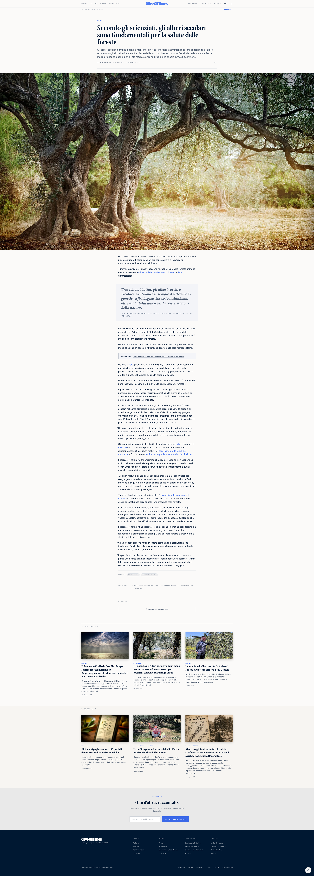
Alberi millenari (171, 585)
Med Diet (136, 846)
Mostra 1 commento (158, 609)
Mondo (84, 3)
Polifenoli (136, 843)
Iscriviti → (228, 9)
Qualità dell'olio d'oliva (193, 843)
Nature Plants (132, 575)
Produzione (114, 3)
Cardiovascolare (139, 850)
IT (227, 3)
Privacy (208, 867)
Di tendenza (137, 588)
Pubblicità (199, 867)
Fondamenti (193, 3)
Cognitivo (136, 853)
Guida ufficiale (216, 850)
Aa (139, 62)
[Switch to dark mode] (232, 4)
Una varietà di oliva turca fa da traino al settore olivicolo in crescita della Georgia (207, 668)
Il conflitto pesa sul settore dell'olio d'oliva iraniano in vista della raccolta (156, 750)
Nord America (191, 746)
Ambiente (159, 585)
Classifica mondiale (217, 846)
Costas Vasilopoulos (105, 62)
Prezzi (161, 843)
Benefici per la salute (192, 846)
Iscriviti (190, 867)
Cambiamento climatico (142, 585)
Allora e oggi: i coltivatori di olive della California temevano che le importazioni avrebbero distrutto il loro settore (207, 752)
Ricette (205, 3)
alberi (179, 444)
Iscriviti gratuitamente (175, 819)
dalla (179, 272)
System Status (227, 867)
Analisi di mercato (217, 843)
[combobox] (152, 9)
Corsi (217, 3)
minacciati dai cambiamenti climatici (156, 272)
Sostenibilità (187, 585)
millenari (122, 447)
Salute (94, 3)
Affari (103, 3)
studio (130, 364)
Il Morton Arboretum (148, 575)
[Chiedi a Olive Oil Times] (308, 870)
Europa (84, 746)
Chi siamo (181, 867)
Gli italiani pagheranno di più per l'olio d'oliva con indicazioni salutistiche (102, 750)
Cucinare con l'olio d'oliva (194, 850)
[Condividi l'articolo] (215, 62)
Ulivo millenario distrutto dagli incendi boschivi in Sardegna (158, 356)
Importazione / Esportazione (168, 850)
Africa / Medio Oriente (144, 746)
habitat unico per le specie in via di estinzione (168, 454)
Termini (217, 867)
